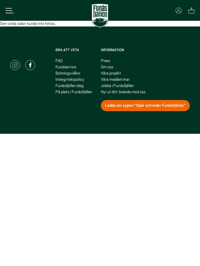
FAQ (59, 60)
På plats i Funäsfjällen (73, 92)
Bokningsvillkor (68, 73)
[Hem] (100, 15)
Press (105, 60)
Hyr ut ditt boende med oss (123, 92)
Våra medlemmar (115, 79)
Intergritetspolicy (69, 79)
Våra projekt (111, 73)
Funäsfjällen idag (69, 85)
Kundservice (65, 67)
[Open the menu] (9, 10)
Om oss (107, 67)
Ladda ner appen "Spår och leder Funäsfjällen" (145, 105)
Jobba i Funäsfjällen (117, 85)
